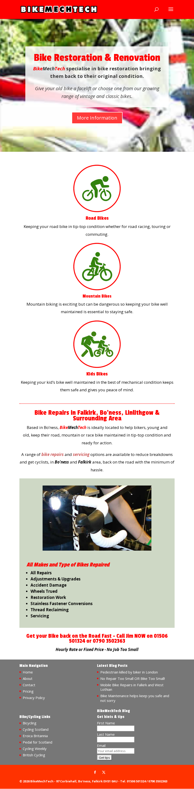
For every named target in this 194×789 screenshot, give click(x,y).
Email (101, 745)
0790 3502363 (109, 640)
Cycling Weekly (35, 748)
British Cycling (34, 755)
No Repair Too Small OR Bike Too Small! (132, 678)
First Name (106, 723)
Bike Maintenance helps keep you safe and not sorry (134, 698)
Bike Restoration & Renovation (97, 58)
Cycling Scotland (35, 729)
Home (28, 672)
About (27, 678)
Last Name (106, 734)
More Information (97, 118)
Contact (29, 684)
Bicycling (29, 723)
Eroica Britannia (35, 735)
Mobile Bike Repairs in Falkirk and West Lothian (131, 687)
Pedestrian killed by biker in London (129, 672)
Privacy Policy (34, 697)
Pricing (28, 691)
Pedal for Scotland (37, 742)
